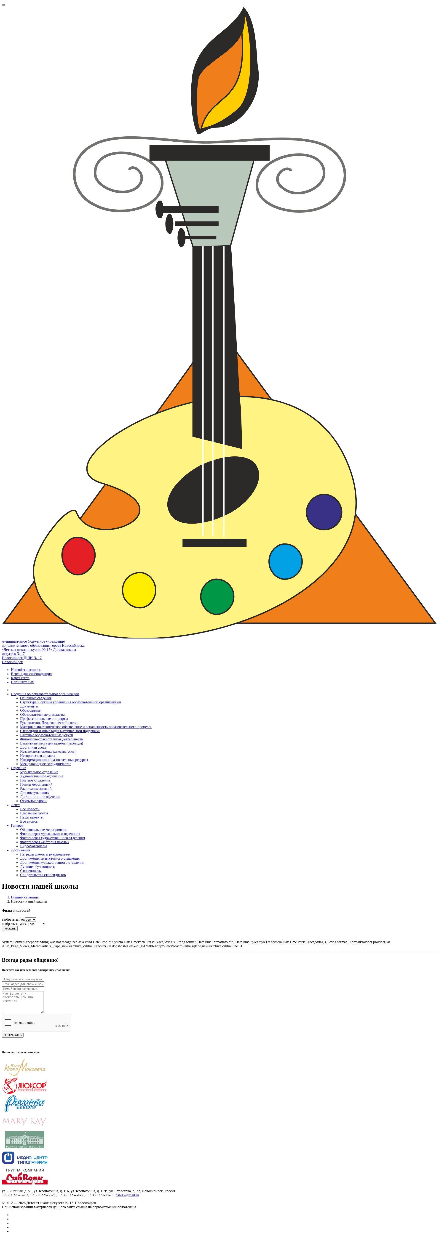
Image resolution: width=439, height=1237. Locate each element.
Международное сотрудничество (45, 764)
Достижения (20, 850)
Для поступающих (34, 793)
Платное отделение (35, 780)
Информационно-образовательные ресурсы (54, 760)
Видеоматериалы (33, 846)
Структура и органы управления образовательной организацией (70, 702)
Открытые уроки (33, 801)
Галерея (17, 825)
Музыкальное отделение (39, 772)
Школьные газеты (34, 813)
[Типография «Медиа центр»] (25, 1165)
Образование (30, 710)
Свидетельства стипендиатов (43, 875)
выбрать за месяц (15, 924)
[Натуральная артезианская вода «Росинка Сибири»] (25, 1111)
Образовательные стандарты (42, 714)
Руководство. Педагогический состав (49, 723)
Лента (15, 805)
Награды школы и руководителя (45, 854)
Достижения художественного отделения (52, 862)
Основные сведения (35, 698)
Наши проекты (31, 817)
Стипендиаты (31, 871)
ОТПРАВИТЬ (13, 1035)
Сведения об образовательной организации (45, 694)
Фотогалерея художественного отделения (52, 838)
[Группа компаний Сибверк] (25, 1183)
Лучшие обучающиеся (37, 867)
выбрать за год (13, 919)
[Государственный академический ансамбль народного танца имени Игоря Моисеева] (25, 1075)
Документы (29, 706)
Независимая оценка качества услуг (48, 751)
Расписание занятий (36, 788)
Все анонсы (29, 821)
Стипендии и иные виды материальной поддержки (60, 731)
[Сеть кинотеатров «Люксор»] (25, 1093)
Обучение (18, 768)
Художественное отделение (41, 776)
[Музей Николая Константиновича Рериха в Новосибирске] (25, 1147)
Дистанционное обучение (40, 797)
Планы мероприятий (36, 784)
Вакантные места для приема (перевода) (51, 743)
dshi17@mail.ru (127, 1195)
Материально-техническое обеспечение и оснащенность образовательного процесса (86, 727)
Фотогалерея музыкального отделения (50, 834)
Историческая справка (37, 756)
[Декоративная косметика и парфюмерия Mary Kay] (25, 1129)
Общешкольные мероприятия (43, 830)
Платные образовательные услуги (46, 735)
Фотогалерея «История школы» (44, 842)
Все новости (30, 809)
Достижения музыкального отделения (50, 858)
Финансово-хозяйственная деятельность (51, 739)
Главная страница (25, 897)
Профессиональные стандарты (44, 718)
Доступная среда (33, 747)
